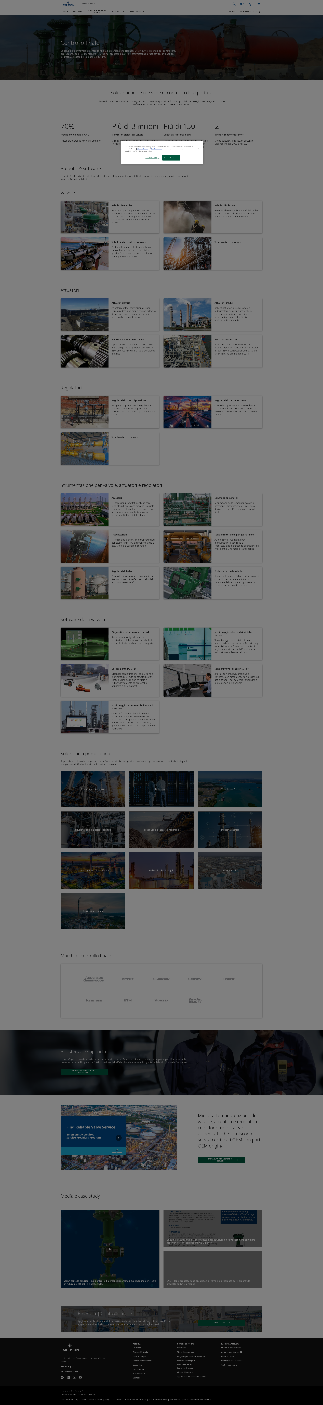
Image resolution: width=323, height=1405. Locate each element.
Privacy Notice (142, 149)
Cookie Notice (156, 149)
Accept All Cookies (171, 158)
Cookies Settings (152, 158)
